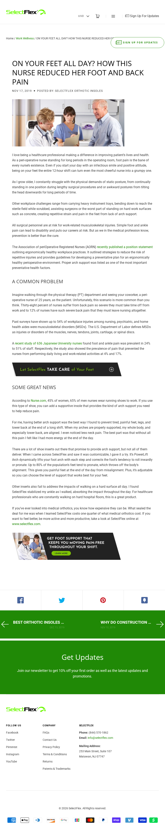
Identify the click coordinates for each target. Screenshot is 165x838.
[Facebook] (129, 4)
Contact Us (50, 739)
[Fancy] (144, 600)
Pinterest (11, 747)
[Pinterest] (142, 4)
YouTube (11, 761)
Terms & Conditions (55, 754)
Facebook (12, 732)
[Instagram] (149, 4)
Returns (48, 761)
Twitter (10, 739)
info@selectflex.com (100, 737)
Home (9, 38)
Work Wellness (25, 38)
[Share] (20, 600)
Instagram (12, 754)
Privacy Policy (51, 747)
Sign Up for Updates (140, 42)
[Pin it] (103, 600)
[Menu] (110, 16)
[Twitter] (135, 4)
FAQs (46, 732)
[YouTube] (156, 4)
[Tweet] (61, 600)
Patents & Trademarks (56, 768)
